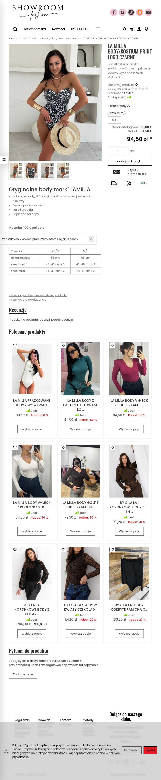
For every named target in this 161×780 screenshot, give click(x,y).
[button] (55, 102)
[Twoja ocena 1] (132, 89)
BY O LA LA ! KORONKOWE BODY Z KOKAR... (32, 609)
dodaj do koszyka (130, 161)
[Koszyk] (132, 29)
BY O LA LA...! (80, 29)
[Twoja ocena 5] (146, 89)
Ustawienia (131, 750)
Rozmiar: (117, 113)
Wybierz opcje (32, 429)
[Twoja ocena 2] (136, 89)
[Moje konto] (139, 29)
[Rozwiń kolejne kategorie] (98, 29)
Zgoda (150, 750)
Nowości (58, 29)
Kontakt (65, 720)
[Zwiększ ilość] (111, 151)
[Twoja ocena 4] (143, 89)
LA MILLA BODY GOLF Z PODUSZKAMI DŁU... (80, 505)
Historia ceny (117, 106)
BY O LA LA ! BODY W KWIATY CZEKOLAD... (80, 607)
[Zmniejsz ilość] (125, 151)
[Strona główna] (37, 12)
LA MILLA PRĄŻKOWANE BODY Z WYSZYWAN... (31, 402)
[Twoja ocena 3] (139, 89)
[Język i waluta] (146, 29)
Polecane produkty (27, 331)
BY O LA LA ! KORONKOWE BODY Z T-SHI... (129, 507)
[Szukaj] (124, 29)
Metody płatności (89, 721)
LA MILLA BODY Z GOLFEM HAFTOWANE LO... (80, 405)
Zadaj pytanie (23, 674)
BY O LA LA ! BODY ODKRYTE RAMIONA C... (129, 607)
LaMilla (129, 93)
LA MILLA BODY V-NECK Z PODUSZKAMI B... (129, 402)
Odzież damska (34, 29)
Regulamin (22, 720)
